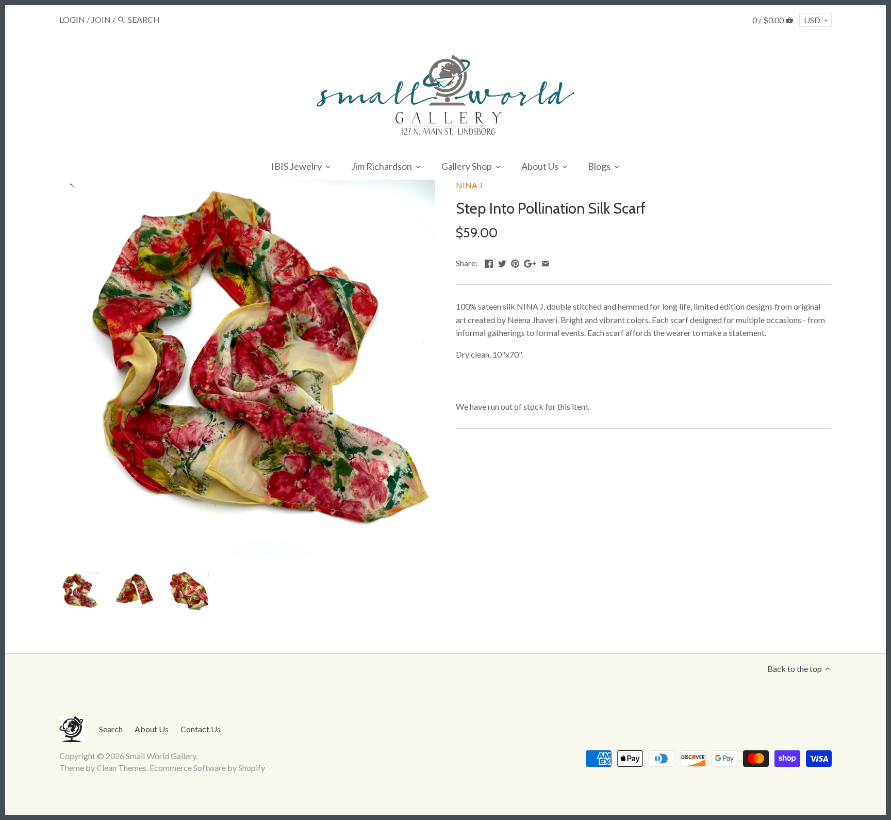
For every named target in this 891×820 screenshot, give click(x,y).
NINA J (469, 185)
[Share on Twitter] (502, 262)
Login (72, 19)
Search (111, 729)
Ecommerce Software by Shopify (207, 768)
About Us (152, 729)
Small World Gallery (161, 756)
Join (101, 19)
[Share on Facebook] (489, 262)
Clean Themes (121, 768)
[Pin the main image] (515, 262)
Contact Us (200, 729)
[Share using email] (545, 262)
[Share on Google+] (530, 262)
